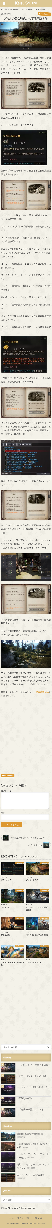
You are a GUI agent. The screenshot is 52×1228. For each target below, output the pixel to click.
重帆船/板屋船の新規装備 (30, 1135)
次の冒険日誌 (42, 691)
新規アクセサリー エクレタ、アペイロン (33, 1166)
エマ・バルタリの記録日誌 (32, 1076)
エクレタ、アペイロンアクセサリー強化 (33, 1156)
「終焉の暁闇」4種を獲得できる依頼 (33, 1145)
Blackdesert (8, 775)
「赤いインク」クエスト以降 (33, 1064)
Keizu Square (26, 3)
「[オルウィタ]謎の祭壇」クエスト (34, 1089)
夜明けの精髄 (25, 1098)
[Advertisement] (26, 734)
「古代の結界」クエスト (31, 1109)
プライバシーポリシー (23, 1218)
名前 (3, 813)
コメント (6, 791)
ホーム (11, 1218)
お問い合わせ (38, 1218)
